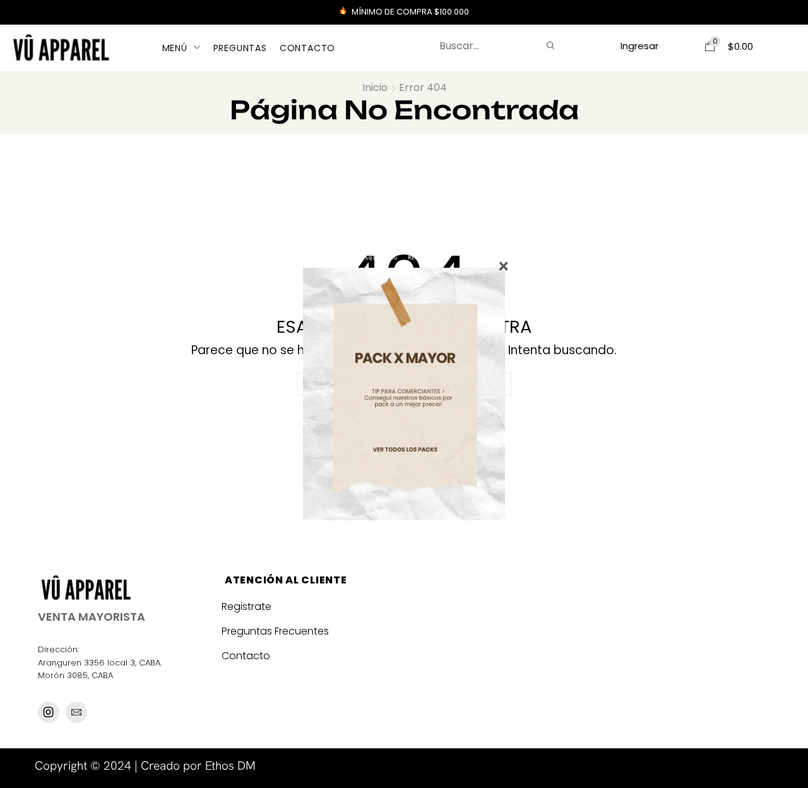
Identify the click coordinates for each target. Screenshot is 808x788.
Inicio (375, 88)
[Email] (76, 712)
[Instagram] (48, 712)
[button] (639, 45)
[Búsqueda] (550, 46)
